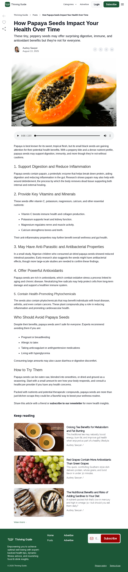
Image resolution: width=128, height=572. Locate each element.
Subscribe (111, 4)
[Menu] (122, 4)
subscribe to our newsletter (66, 403)
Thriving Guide (21, 15)
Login (97, 4)
